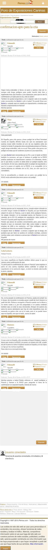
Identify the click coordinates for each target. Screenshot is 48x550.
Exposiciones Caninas (27, 15)
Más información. (37, 544)
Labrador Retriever (20, 513)
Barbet (19, 101)
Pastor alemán (18, 510)
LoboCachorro (6, 251)
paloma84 (11, 43)
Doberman (10, 513)
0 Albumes (41, 43)
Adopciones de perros (12, 506)
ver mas (39, 47)
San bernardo (21, 511)
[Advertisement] (19, 73)
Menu (12, 3)
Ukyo (9, 120)
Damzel (41, 36)
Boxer (14, 511)
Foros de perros (14, 15)
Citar (4, 111)
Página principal (4, 15)
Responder (43, 31)
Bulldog (26, 510)
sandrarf (46, 36)
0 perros (40, 45)
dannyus (10, 325)
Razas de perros (12, 504)
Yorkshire (8, 511)
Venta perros (33, 504)
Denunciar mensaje (16, 111)
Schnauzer (30, 511)
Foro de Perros (23, 504)
